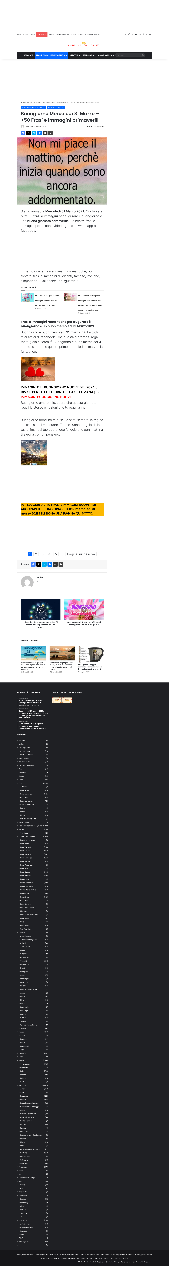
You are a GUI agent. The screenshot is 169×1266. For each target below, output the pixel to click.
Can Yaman (24, 833)
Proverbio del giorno (28, 819)
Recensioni (24, 1046)
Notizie (21, 1060)
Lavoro (23, 986)
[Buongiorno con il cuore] (84, 44)
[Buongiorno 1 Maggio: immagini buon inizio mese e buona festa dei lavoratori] (91, 654)
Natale (22, 815)
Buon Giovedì (25, 847)
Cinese (22, 1110)
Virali (22, 1082)
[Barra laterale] (150, 34)
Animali (23, 943)
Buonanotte (24, 893)
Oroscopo (28, 55)
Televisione (23, 1220)
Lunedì (22, 812)
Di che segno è (26, 1121)
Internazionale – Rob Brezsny (31, 1135)
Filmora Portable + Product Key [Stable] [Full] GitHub (68, 34)
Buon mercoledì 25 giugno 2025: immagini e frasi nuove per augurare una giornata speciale (33, 665)
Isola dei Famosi (26, 1227)
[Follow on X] (30, 126)
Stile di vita (23, 1192)
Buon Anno (24, 790)
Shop (20, 1174)
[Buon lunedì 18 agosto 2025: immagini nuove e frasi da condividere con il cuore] (27, 297)
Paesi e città (25, 1007)
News (22, 1043)
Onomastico (25, 925)
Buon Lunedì (25, 851)
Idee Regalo (24, 979)
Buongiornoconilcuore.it (29, 1103)
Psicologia (24, 1011)
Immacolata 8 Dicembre (29, 915)
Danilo (27, 126)
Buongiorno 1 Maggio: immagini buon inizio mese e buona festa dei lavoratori (90, 667)
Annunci (22, 740)
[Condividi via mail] (45, 133)
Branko (23, 1099)
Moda (22, 996)
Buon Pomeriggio (26, 865)
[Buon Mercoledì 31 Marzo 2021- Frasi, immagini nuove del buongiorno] (84, 609)
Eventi (22, 968)
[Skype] (34, 133)
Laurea (23, 808)
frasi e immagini (24, 822)
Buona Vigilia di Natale (28, 890)
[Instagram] (139, 34)
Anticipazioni (25, 1224)
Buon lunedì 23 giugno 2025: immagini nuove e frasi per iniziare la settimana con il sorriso (61, 665)
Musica (21, 1032)
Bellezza (23, 954)
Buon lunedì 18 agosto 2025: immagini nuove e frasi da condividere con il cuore (47, 301)
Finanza (21, 779)
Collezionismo (25, 957)
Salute (21, 1170)
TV (21, 1217)
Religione (23, 1018)
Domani (23, 1124)
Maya (22, 1142)
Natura (23, 1000)
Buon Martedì (25, 854)
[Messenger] (39, 133)
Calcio (22, 1185)
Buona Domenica (26, 883)
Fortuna (23, 1128)
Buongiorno (24, 897)
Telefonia (23, 1213)
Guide (22, 975)
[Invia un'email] (32, 126)
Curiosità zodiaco (27, 1117)
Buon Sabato (25, 872)
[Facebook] (129, 34)
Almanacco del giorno (28, 940)
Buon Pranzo (25, 868)
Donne (21, 769)
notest (21, 1057)
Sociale (23, 1021)
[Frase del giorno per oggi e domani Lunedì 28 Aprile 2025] (57, 700)
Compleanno (25, 797)
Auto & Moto (25, 947)
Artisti (22, 1035)
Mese (22, 1146)
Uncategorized (24, 1241)
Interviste (23, 1039)
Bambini (23, 950)
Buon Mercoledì (26, 794)
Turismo (23, 1028)
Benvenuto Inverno (27, 840)
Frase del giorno (26, 801)
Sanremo (23, 1231)
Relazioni (23, 1014)
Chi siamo (109, 1262)
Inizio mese (24, 918)
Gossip (21, 829)
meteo (22, 993)
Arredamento (25, 751)
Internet (23, 1199)
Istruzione (24, 982)
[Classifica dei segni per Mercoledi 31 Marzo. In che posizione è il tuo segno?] (40, 609)
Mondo (23, 1075)
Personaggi (23, 1167)
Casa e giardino (105, 55)
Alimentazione (25, 936)
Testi (22, 1050)
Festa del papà (26, 904)
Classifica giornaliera (28, 1114)
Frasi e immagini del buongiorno (50, 55)
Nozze (22, 1003)
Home (24, 102)
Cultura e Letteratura (26, 765)
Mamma (23, 772)
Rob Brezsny (25, 1156)
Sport (21, 1181)
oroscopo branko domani (30, 1149)
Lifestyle (74, 55)
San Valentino (25, 929)
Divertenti (24, 1067)
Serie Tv (23, 1235)
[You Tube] (136, 34)
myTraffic (22, 1053)
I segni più (24, 1131)
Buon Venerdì (25, 876)
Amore (22, 1089)
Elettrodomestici (26, 755)
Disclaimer (147, 1262)
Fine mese (24, 911)
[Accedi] (143, 34)
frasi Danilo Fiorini (27, 804)
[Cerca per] (143, 55)
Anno (22, 1092)
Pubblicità (139, 1262)
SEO (22, 1206)
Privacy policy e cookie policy (124, 1262)
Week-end (24, 1163)
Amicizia (23, 787)
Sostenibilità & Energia (27, 1178)
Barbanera (24, 1096)
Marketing (24, 1203)
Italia (22, 1071)
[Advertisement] (84, 16)
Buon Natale (25, 861)
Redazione (101, 1262)
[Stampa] (50, 133)
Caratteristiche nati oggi (29, 1107)
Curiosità (23, 961)
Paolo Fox (24, 1153)
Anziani (21, 744)
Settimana (24, 1160)
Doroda (21, 776)
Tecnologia (88, 55)
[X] (133, 34)
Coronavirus (25, 1064)
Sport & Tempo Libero (28, 1025)
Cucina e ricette (24, 762)
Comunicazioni (24, 758)
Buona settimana (26, 886)
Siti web (23, 1210)
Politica (23, 1078)
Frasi (20, 783)
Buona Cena (25, 879)
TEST (21, 1238)
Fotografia (24, 972)
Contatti (125, 1258)
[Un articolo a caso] (146, 34)
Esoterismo (24, 964)
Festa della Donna (27, 908)
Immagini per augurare (56, 107)
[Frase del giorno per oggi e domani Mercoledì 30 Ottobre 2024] (67, 700)
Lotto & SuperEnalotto (28, 989)
